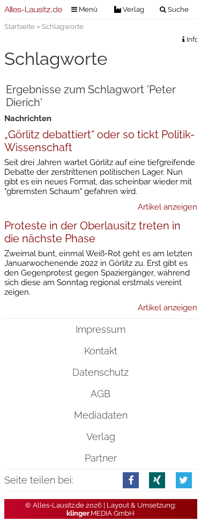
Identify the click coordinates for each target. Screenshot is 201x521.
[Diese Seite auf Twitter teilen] (184, 480)
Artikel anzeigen (167, 207)
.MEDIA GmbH (100, 513)
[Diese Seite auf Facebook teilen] (131, 480)
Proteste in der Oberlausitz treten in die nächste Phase (92, 232)
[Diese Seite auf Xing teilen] (157, 480)
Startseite (19, 27)
